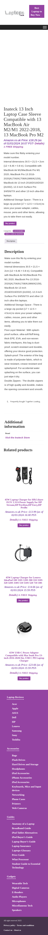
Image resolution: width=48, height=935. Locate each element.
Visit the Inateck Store (17, 437)
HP (13, 721)
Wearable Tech (20, 883)
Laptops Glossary (21, 850)
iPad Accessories (20, 773)
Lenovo (16, 726)
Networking (18, 794)
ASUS (15, 713)
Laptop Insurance (21, 846)
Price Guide (18, 855)
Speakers (17, 910)
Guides (10, 816)
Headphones (18, 768)
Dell (14, 717)
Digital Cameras (20, 887)
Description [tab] (11, 241)
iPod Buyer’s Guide (22, 837)
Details (39, 143)
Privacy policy (9, 925)
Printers (16, 803)
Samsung (17, 730)
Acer (14, 704)
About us (17, 930)
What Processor (20, 859)
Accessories (19, 231)
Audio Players (19, 896)
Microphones (19, 901)
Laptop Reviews (15, 697)
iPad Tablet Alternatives (25, 832)
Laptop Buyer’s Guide (23, 841)
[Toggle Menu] (45, 27)
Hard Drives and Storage (25, 764)
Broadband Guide (21, 828)
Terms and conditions (25, 925)
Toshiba (16, 739)
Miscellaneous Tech (22, 905)
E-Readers (17, 892)
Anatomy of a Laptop (23, 823)
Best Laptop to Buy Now (36, 11)
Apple (15, 708)
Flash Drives (18, 760)
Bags (14, 755)
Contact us (8, 930)
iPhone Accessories (22, 777)
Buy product (10, 223)
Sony (14, 735)
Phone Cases (18, 799)
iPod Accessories (20, 782)
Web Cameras (19, 808)
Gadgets (11, 876)
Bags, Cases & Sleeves (14, 234)
